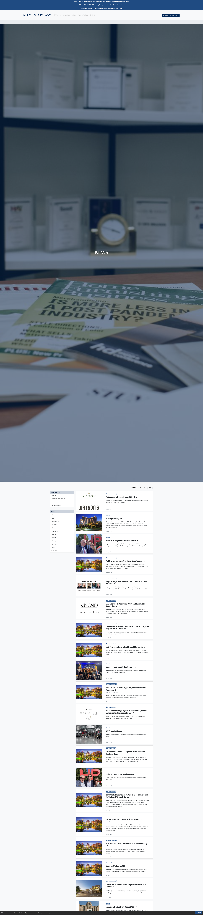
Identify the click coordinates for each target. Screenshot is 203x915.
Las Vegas (54, 531)
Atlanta (53, 515)
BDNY (53, 518)
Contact (92, 15)
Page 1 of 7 (142, 487)
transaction (54, 551)
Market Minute (55, 538)
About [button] (74, 15)
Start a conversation (170, 15)
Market (53, 495)
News (53, 547)
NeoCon (53, 544)
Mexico (53, 541)
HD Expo (54, 524)
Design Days (55, 521)
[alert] (101, 1)
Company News (56, 505)
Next (149, 487)
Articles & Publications (58, 498)
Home (24, 22)
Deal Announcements (57, 502)
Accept (198, 913)
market (53, 534)
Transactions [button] (66, 15)
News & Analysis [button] (83, 15)
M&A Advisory (57, 15)
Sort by (133, 487)
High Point (54, 528)
